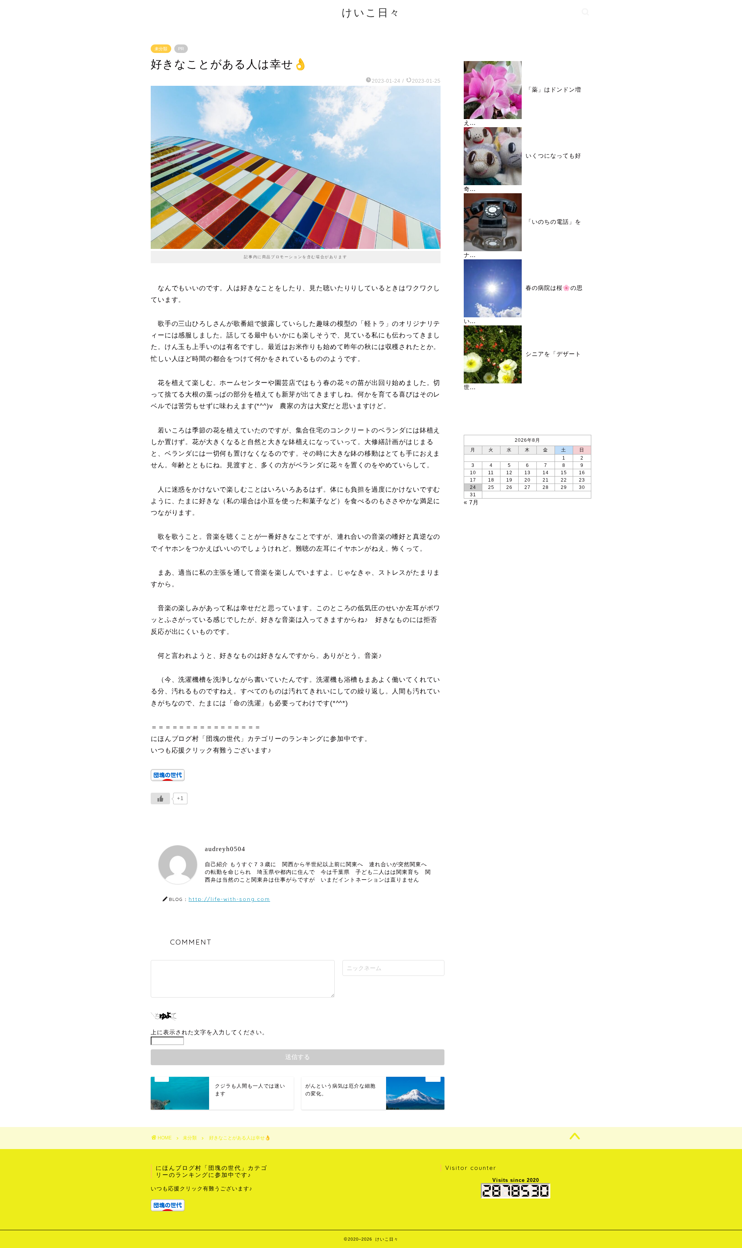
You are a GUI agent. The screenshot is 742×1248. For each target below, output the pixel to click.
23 (582, 480)
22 (564, 480)
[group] (211, 1198)
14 (546, 472)
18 (491, 480)
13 (527, 472)
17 (473, 480)
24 (473, 487)
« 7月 (471, 502)
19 (509, 480)
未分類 (161, 48)
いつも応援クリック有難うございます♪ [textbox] (201, 1189)
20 (527, 480)
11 (491, 472)
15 (564, 472)
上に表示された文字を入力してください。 (209, 1032)
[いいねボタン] (160, 798)
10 (473, 472)
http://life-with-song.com (229, 899)
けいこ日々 (371, 12)
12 (509, 472)
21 (546, 480)
